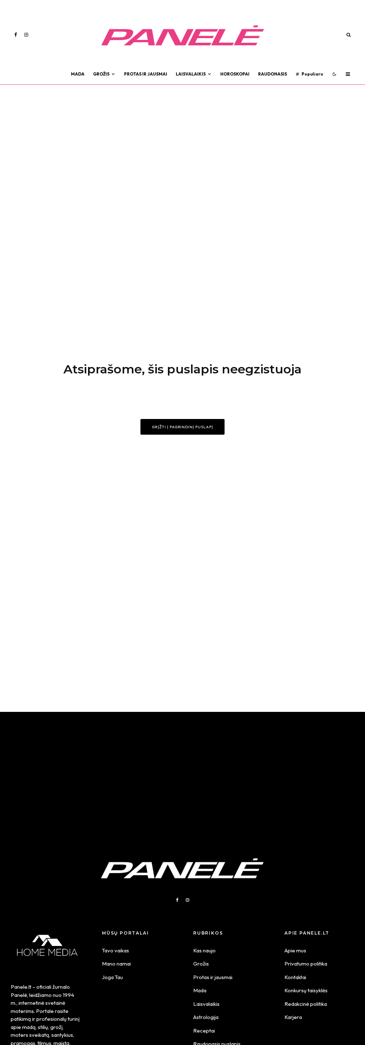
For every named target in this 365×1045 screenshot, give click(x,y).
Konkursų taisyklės (306, 990)
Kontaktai (295, 977)
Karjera (293, 1017)
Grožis (101, 74)
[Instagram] (26, 34)
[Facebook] (16, 34)
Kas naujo (204, 950)
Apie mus (295, 950)
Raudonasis (272, 74)
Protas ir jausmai (212, 977)
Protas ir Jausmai (145, 74)
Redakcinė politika (305, 1003)
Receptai (204, 1030)
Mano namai (116, 963)
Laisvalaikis (191, 74)
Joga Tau (112, 977)
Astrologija (206, 1017)
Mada (77, 74)
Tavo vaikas (115, 950)
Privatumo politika (305, 963)
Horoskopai (235, 74)
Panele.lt (21, 986)
